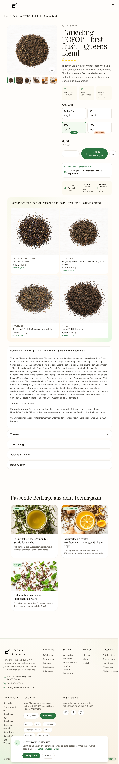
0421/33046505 (15, 683)
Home (6, 16)
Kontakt (86, 663)
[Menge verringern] (65, 154)
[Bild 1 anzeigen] (11, 80)
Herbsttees (108, 663)
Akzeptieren (31, 755)
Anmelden (48, 715)
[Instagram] (66, 712)
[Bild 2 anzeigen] (19, 80)
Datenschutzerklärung (48, 748)
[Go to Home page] (13, 5)
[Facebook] (73, 712)
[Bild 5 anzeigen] (45, 80)
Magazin (87, 659)
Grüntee (47, 663)
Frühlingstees (109, 655)
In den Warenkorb (96, 154)
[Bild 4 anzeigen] (36, 80)
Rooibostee (48, 667)
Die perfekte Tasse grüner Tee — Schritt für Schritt (32, 540)
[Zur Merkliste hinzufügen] (112, 153)
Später (48, 755)
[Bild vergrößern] (32, 50)
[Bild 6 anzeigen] (53, 80)
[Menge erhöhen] (76, 154)
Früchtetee (48, 655)
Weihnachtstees (110, 671)
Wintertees (108, 667)
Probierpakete (10, 707)
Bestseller (8, 703)
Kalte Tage (8, 732)
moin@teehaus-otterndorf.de (20, 687)
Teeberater (68, 673)
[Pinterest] (81, 712)
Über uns (87, 655)
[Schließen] (103, 741)
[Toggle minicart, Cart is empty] (113, 5)
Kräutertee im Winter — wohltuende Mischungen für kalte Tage (83, 542)
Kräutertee (48, 671)
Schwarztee (48, 659)
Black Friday (9, 736)
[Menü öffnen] (5, 6)
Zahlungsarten (70, 662)
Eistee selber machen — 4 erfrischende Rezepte (28, 597)
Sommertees (109, 659)
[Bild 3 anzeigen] (28, 80)
